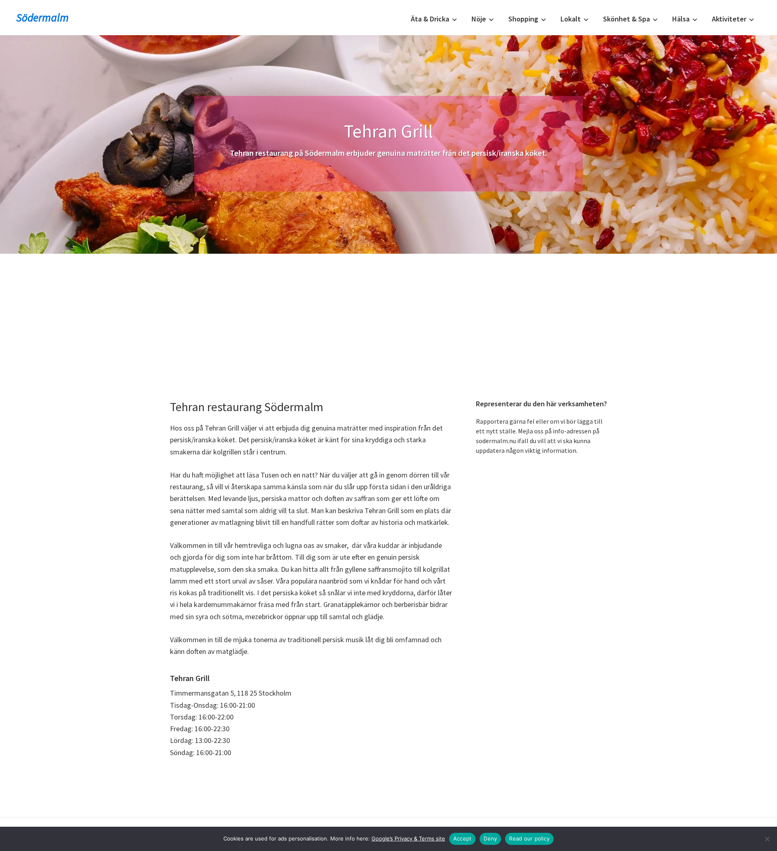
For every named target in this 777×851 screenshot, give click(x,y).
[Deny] (767, 839)
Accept (462, 838)
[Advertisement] (388, 314)
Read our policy (529, 838)
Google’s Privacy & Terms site (408, 838)
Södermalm (42, 17)
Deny (490, 838)
